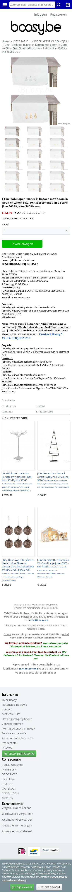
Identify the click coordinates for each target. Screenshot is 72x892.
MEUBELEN (9, 769)
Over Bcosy (9, 700)
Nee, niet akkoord (49, 887)
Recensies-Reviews (14, 704)
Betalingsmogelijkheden (17, 719)
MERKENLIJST (11, 714)
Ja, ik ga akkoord (22, 887)
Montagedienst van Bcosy (18, 728)
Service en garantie (14, 733)
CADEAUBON (10, 793)
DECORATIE (20, 41)
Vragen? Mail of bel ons (16, 808)
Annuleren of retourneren (18, 738)
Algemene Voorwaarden (17, 819)
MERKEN (7, 798)
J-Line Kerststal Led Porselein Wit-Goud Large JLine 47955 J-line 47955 (53, 568)
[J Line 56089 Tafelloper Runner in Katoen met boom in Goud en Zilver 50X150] (36, 91)
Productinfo (9, 743)
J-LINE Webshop (12, 764)
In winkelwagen (22, 244)
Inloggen (40, 14)
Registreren (58, 14)
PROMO (7, 747)
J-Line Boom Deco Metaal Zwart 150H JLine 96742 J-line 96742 (53, 480)
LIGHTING (8, 779)
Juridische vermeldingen (17, 825)
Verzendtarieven (12, 723)
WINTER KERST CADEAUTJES (49, 41)
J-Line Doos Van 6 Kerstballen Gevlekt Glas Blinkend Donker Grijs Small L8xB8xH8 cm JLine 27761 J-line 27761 (18, 569)
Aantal (5, 224)
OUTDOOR (9, 788)
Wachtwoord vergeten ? (17, 813)
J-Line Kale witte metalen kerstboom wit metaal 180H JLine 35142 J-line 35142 (17, 481)
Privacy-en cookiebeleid (17, 831)
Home (5, 41)
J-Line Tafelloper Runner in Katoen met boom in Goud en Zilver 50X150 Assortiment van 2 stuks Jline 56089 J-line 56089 (34, 48)
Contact (7, 709)
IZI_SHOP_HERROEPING (19, 753)
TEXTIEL (7, 784)
